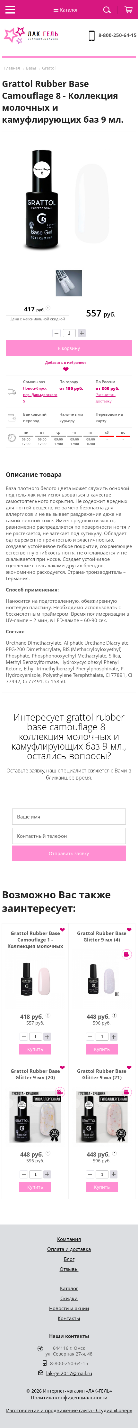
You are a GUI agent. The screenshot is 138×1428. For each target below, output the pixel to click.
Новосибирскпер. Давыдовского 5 (40, 394)
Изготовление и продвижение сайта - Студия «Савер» (69, 1410)
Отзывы (69, 1269)
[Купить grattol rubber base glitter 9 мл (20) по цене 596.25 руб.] (35, 1117)
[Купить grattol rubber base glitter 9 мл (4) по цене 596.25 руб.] (102, 979)
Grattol (49, 68)
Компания (69, 1239)
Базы (31, 68)
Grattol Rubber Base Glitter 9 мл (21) (101, 1074)
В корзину (69, 348)
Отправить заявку (69, 853)
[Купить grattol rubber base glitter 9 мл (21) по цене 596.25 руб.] (102, 1117)
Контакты (69, 1318)
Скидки (69, 1298)
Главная (12, 68)
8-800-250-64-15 (118, 35)
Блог (69, 1259)
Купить (35, 1049)
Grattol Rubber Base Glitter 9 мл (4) (101, 936)
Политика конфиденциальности (69, 1397)
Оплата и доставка (69, 1249)
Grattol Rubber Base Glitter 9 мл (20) (35, 1074)
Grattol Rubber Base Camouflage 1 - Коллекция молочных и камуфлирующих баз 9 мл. (35, 939)
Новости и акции (69, 1308)
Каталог (69, 1288)
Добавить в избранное (65, 366)
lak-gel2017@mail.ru (69, 1373)
